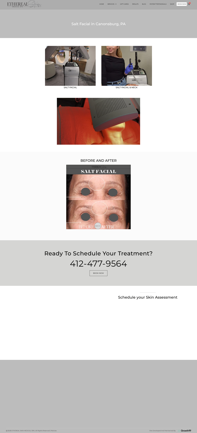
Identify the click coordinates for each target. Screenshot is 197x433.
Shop (172, 4)
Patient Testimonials (158, 4)
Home (101, 4)
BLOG (144, 4)
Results (135, 4)
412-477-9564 (98, 263)
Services (111, 4)
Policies (54, 431)
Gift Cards (124, 4)
